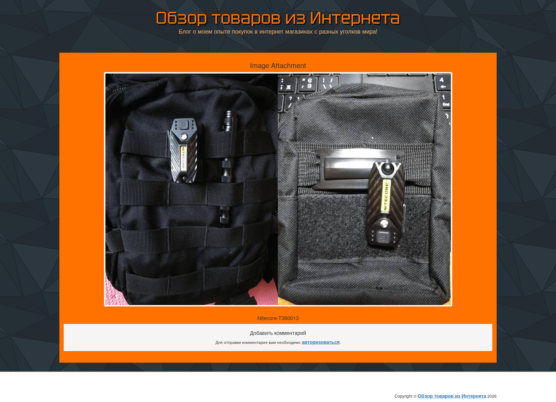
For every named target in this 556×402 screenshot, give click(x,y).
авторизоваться (321, 341)
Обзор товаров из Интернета (278, 18)
